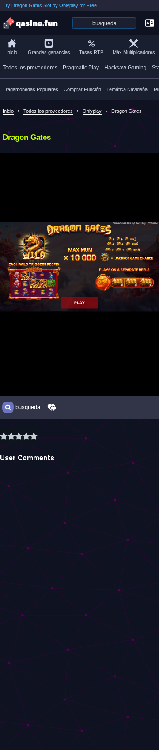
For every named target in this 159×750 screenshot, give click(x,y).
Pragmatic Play (81, 68)
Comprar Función (82, 89)
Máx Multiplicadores (134, 52)
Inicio (11, 52)
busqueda (27, 407)
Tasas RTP (91, 52)
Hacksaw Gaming (125, 68)
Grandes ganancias (49, 52)
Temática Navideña (127, 89)
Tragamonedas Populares (30, 89)
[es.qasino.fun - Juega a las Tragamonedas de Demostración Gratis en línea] (31, 23)
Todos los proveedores (30, 68)
